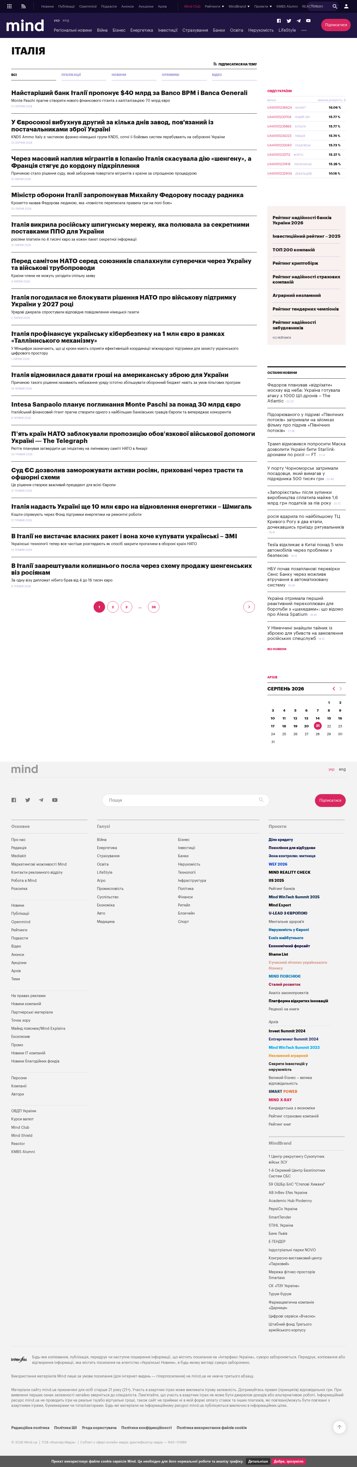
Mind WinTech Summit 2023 (294, 1047)
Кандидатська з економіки (292, 1108)
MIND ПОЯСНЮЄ (285, 976)
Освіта (236, 30)
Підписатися (336, 25)
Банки (219, 30)
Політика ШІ (65, 1428)
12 (295, 718)
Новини (47, 6)
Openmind (87, 6)
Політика (186, 888)
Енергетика (141, 30)
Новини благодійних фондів (35, 1061)
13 (306, 718)
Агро (101, 880)
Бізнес (119, 30)
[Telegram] (298, 21)
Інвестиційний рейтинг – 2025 (307, 236)
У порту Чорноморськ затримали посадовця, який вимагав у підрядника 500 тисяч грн (302, 473)
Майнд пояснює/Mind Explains (38, 1028)
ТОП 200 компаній (294, 250)
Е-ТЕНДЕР (277, 1241)
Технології (187, 872)
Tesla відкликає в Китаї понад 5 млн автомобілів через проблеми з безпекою (305, 550)
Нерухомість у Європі (289, 930)
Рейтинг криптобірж (295, 263)
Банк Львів (278, 1233)
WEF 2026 (278, 864)
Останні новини (282, 372)
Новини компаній (26, 1004)
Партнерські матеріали (32, 1012)
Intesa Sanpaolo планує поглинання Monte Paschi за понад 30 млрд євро (126, 404)
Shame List (278, 954)
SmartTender (280, 1217)
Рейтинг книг (280, 1124)
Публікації (66, 6)
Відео (217, 74)
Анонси (127, 6)
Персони (19, 1078)
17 (273, 726)
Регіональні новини (73, 30)
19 (295, 726)
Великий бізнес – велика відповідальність (290, 1080)
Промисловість (110, 888)
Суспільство (107, 897)
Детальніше (258, 1461)
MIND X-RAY (280, 1100)
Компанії (19, 1086)
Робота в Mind (24, 880)
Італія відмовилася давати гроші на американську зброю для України (119, 375)
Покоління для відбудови (292, 848)
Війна (102, 30)
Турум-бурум (280, 1294)
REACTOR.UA (312, 6)
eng (66, 20)
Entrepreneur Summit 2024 (294, 1039)
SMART (283, 1091)
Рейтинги (19, 930)
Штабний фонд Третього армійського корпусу (290, 1327)
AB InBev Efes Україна (288, 1192)
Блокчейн (186, 913)
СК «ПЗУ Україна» (284, 1286)
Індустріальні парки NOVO (292, 1250)
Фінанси (185, 897)
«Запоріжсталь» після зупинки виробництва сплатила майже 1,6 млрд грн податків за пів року (302, 497)
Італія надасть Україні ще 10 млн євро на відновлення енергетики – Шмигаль (131, 506)
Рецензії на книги (284, 1009)
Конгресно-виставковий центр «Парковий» (295, 1261)
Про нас (18, 840)
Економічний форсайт (289, 946)
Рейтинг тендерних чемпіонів (306, 309)
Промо (17, 1045)
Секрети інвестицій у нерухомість (288, 1066)
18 (284, 726)
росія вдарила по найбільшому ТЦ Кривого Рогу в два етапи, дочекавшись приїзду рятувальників (305, 521)
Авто (101, 913)
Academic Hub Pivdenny (290, 1201)
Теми (15, 979)
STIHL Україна (281, 1225)
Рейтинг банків (282, 888)
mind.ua (199, 1376)
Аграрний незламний (297, 295)
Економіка (106, 905)
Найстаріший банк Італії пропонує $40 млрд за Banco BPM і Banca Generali (129, 93)
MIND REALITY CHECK (289, 872)
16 (340, 718)
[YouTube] (308, 21)
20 (306, 726)
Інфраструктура (192, 880)
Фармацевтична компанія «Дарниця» (291, 1305)
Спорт (183, 921)
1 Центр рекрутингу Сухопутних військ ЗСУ (296, 1159)
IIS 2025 (276, 880)
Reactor (18, 1143)
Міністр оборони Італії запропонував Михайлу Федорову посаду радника (127, 195)
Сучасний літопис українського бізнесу (298, 965)
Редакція (18, 848)
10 (273, 718)
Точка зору (20, 1020)
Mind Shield (21, 1135)
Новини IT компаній (28, 1053)
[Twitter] (289, 21)
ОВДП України (279, 91)
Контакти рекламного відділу (36, 872)
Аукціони (146, 6)
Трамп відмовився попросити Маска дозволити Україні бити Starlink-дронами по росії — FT (306, 449)
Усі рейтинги (282, 338)
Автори (17, 1094)
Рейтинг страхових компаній (294, 1116)
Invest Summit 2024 (287, 1031)
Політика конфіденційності (146, 1428)
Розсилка (19, 888)
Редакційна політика (30, 1428)
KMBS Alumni (287, 6)
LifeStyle (287, 30)
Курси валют (22, 1119)
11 (284, 718)
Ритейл (184, 905)
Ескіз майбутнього (286, 938)
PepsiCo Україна (283, 1209)
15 (329, 718)
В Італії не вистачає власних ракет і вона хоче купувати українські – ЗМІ (124, 536)
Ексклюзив (20, 1036)
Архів (162, 6)
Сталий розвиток (285, 984)
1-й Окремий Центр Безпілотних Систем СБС (297, 1173)
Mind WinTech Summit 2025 (294, 897)
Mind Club (192, 6)
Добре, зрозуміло (288, 1461)
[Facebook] (279, 21)
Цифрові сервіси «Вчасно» (292, 1316)
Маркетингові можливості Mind (39, 864)
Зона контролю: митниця (292, 856)
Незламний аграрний (288, 1056)
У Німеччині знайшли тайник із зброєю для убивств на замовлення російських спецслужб (305, 633)
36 (154, 607)
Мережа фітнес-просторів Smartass (292, 1275)
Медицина (106, 921)
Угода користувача (99, 1428)
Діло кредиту (281, 840)
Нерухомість (261, 30)
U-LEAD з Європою (288, 913)
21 (318, 725)
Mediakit (18, 856)
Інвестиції (167, 30)
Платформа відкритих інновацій (298, 1001)
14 (318, 718)
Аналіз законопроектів (288, 993)
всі (14, 74)
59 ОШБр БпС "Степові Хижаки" (297, 1184)
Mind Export (280, 905)
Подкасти (109, 6)
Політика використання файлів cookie (212, 1428)
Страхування (195, 30)
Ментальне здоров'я (286, 921)
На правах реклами (28, 996)
